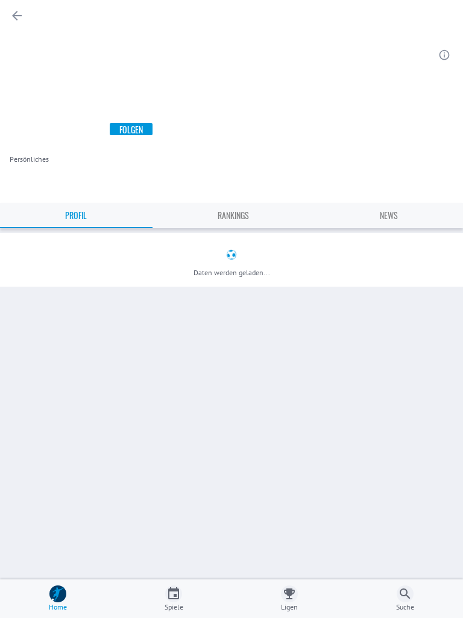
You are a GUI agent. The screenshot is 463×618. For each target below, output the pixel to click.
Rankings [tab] (233, 215)
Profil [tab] (76, 215)
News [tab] (389, 215)
